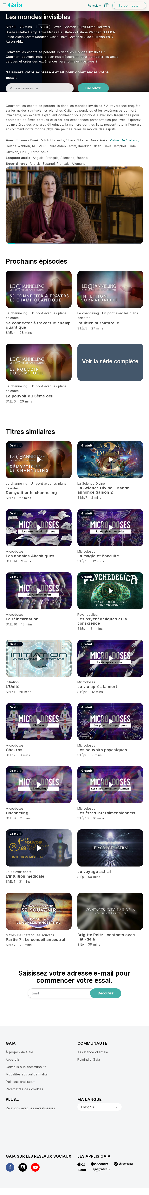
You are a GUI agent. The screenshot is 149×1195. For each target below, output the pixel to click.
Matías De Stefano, (124, 140)
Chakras (14, 750)
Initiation (12, 682)
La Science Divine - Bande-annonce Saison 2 (104, 490)
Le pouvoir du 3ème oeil (30, 396)
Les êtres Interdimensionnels (106, 813)
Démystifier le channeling (31, 492)
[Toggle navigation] (4, 5)
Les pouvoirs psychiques (102, 750)
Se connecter (129, 5)
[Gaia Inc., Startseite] (15, 4)
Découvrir (93, 88)
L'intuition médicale (25, 876)
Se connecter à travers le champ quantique (38, 325)
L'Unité (13, 686)
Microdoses (15, 551)
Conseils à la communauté (26, 1067)
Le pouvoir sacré (19, 872)
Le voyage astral (94, 871)
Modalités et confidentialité (27, 1074)
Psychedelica (87, 614)
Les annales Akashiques (30, 556)
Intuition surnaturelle (98, 323)
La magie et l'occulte (98, 556)
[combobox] (99, 1107)
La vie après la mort (97, 686)
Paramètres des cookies (24, 1089)
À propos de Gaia (19, 1052)
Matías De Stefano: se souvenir (30, 935)
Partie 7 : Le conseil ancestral (35, 939)
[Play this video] (39, 459)
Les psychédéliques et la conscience (102, 621)
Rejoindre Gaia (88, 1059)
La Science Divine (91, 483)
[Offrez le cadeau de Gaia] (106, 5)
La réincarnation (22, 619)
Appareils (13, 1059)
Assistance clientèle (92, 1052)
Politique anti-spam (20, 1082)
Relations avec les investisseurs (30, 1108)
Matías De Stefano (62, 32)
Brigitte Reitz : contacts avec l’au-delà (106, 937)
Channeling (17, 813)
